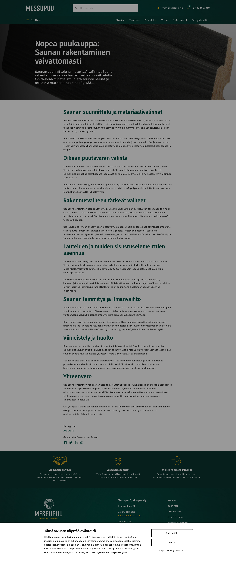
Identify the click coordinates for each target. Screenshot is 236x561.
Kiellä (172, 542)
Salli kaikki (172, 533)
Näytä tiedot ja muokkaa (172, 550)
